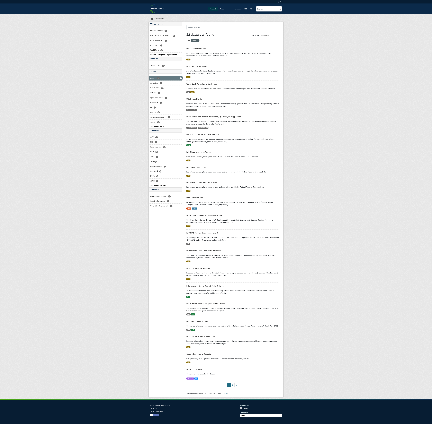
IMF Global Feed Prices (196, 167)
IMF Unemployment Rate (197, 321)
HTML (194, 208)
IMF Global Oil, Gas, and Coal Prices (201, 182)
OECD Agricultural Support (198, 66)
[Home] (152, 18)
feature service (191, 110)
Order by (255, 35)
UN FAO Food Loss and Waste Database (203, 250)
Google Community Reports (198, 354)
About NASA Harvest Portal (160, 405)
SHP (196, 378)
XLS (188, 296)
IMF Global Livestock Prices (198, 152)
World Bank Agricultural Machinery (201, 84)
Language (244, 412)
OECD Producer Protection (198, 268)
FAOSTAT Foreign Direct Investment (202, 233)
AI (251, 9)
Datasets (213, 9)
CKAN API (153, 408)
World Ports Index (194, 369)
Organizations (226, 9)
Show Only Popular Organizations (163, 55)
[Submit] (279, 8)
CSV (188, 59)
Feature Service (192, 127)
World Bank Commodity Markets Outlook (204, 215)
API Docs (224, 393)
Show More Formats (158, 185)
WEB (188, 314)
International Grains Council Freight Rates (205, 286)
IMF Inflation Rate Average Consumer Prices (205, 303)
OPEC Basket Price (194, 197)
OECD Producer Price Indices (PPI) (201, 336)
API (245, 9)
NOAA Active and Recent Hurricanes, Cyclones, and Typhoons (213, 117)
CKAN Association (156, 412)
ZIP (188, 92)
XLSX (188, 145)
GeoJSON (190, 378)
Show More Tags (157, 126)
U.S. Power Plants (194, 99)
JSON (189, 208)
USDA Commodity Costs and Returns (202, 134)
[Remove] (197, 40)
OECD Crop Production (196, 48)
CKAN (244, 408)
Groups (238, 9)
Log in (279, 2)
